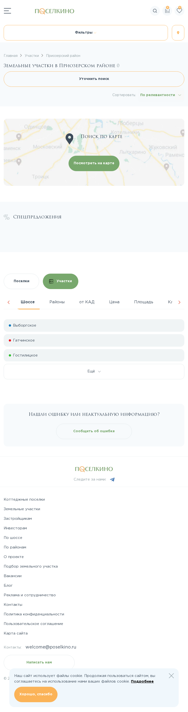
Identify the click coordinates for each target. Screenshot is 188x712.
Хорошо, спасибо (35, 694)
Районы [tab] (57, 302)
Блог (8, 585)
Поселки (21, 281)
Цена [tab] (114, 302)
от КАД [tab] (86, 302)
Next (179, 302)
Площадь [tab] (143, 302)
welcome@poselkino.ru (50, 647)
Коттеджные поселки (24, 499)
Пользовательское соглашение (33, 623)
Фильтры (84, 32)
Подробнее (142, 681)
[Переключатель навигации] (7, 11)
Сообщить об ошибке (94, 431)
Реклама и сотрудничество (30, 595)
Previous (8, 302)
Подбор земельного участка (31, 566)
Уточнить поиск (94, 78)
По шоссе (13, 537)
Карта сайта (16, 633)
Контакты (13, 604)
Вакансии (13, 576)
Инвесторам (15, 528)
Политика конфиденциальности (34, 614)
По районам (15, 547)
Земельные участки (22, 509)
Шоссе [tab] (28, 302)
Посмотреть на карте (94, 163)
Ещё (92, 371)
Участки (64, 281)
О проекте (14, 557)
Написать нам (39, 662)
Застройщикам (18, 518)
